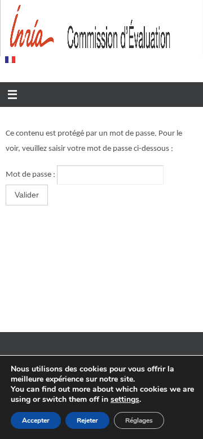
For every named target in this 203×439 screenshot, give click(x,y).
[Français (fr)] (10, 59)
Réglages (139, 420)
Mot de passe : (31, 175)
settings (125, 400)
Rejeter (87, 420)
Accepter (36, 420)
